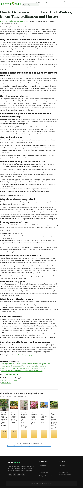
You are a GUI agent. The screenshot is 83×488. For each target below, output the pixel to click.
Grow (14, 462)
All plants (25, 2)
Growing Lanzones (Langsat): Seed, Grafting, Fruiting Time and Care (21, 370)
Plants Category (34, 2)
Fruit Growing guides (12, 374)
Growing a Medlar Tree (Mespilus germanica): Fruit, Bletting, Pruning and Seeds (25, 364)
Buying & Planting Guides (46, 476)
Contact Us (62, 465)
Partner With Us (65, 473)
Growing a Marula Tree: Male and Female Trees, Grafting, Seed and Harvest (24, 366)
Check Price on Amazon (4, 434)
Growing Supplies (53, 2)
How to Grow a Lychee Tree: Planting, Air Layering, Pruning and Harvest (23, 368)
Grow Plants (3, 21)
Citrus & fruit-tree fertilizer (9, 380)
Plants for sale (64, 2)
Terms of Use (62, 469)
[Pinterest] (10, 474)
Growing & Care (43, 472)
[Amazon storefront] (23, 474)
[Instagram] (19, 474)
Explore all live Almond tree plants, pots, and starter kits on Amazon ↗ (29, 446)
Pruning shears (6, 382)
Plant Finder (42, 465)
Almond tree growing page (25, 355)
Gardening (44, 2)
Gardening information (16, 21)
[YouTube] (14, 474)
